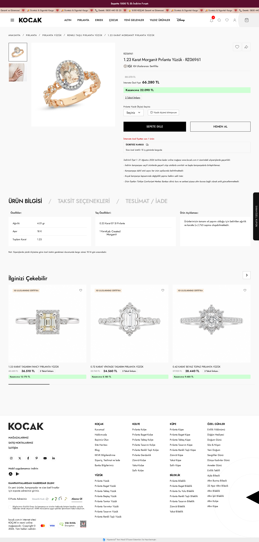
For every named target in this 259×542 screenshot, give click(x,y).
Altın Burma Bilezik (217, 480)
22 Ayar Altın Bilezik (217, 486)
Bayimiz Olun (102, 439)
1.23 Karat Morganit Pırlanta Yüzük (131, 35)
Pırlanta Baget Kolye (142, 434)
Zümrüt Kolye (139, 460)
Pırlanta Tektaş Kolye (142, 439)
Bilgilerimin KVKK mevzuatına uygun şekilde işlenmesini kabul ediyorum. (49, 508)
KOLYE (136, 424)
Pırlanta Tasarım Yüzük (106, 511)
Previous (233, 275)
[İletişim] (12, 20)
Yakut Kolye (138, 465)
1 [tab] (29, 384)
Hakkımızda (101, 434)
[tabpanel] (129, 233)
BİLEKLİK (175, 475)
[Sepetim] (247, 20)
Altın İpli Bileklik (215, 496)
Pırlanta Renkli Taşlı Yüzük (108, 516)
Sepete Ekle (154, 127)
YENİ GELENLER (134, 20)
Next (247, 275)
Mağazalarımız (18, 437)
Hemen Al (220, 127)
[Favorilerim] (227, 20)
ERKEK (99, 20)
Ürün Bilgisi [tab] (25, 201)
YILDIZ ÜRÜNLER (160, 20)
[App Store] (10, 473)
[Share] (246, 47)
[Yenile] (47, 499)
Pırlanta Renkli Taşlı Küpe (183, 450)
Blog (97, 450)
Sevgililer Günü (215, 455)
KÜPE (173, 424)
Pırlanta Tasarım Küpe (181, 445)
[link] (11, 458)
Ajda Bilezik (213, 475)
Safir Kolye (138, 470)
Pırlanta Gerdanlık (141, 455)
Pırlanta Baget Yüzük (105, 486)
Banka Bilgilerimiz (104, 465)
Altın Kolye (212, 501)
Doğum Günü (214, 439)
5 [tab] (193, 384)
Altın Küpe (212, 506)
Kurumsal (99, 429)
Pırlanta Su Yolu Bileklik (182, 491)
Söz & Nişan (213, 445)
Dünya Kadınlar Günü (218, 460)
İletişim (13, 448)
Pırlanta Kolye (139, 429)
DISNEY (180, 20)
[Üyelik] (235, 20)
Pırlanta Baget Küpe (180, 434)
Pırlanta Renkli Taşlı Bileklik (184, 496)
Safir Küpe (175, 465)
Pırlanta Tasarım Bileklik (182, 501)
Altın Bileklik (213, 491)
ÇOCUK (113, 20)
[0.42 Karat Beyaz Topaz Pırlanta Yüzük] (212, 324)
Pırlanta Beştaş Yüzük (105, 496)
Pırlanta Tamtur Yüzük (106, 501)
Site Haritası (101, 445)
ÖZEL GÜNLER (216, 424)
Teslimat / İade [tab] (146, 201)
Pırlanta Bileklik (178, 481)
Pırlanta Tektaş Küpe (180, 439)
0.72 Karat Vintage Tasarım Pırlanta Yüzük (117, 366)
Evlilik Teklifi (213, 470)
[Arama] (219, 20)
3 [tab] (111, 384)
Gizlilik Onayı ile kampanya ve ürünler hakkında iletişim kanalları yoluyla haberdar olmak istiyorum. (48, 507)
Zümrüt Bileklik (177, 506)
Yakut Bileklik (176, 511)
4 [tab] (152, 384)
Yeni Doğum (213, 450)
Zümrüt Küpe (176, 455)
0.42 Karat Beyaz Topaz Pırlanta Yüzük (196, 366)
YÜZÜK (99, 475)
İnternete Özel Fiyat (132, 82)
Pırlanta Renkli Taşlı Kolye (145, 450)
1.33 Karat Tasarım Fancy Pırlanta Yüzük (33, 366)
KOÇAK (99, 424)
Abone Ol (77, 499)
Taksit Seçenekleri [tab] (84, 201)
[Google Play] (18, 473)
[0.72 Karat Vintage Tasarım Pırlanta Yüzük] (129, 324)
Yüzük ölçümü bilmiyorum (165, 112)
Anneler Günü (214, 465)
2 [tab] (70, 384)
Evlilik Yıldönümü (216, 429)
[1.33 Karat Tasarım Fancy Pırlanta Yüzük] (47, 324)
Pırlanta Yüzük (102, 481)
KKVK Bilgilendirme (105, 455)
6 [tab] (234, 384)
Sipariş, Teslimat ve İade (107, 460)
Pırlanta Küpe (177, 429)
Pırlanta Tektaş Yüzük (105, 491)
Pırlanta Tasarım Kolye (143, 445)
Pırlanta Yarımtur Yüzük (107, 506)
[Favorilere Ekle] (237, 47)
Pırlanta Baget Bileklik (181, 486)
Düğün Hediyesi (215, 434)
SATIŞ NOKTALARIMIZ (20, 442)
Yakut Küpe (175, 460)
